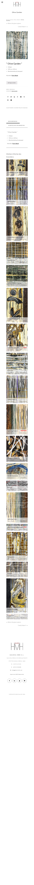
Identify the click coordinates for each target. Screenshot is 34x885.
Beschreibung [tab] (12, 121)
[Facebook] (9, 681)
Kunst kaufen (9, 19)
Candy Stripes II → (23, 26)
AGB (17, 674)
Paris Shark (17, 19)
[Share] (7, 96)
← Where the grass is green (13, 23)
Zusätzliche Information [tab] (16, 125)
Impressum (12, 674)
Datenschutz (21, 674)
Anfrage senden (12, 82)
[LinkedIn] (14, 681)
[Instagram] (25, 681)
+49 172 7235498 (17, 667)
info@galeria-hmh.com (17, 670)
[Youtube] (20, 681)
